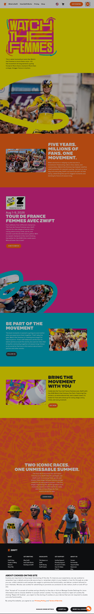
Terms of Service (55, 601)
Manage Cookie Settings (45, 609)
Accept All (62, 609)
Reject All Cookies (79, 609)
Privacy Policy (40, 601)
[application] (88, 608)
